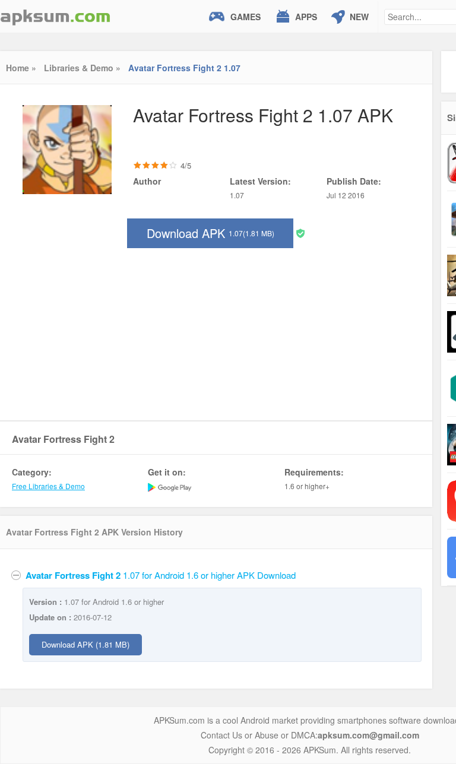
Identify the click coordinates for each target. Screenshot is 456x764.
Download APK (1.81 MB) (85, 644)
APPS (306, 17)
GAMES (245, 17)
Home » (21, 68)
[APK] (55, 16)
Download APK (210, 233)
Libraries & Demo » (82, 68)
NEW (359, 17)
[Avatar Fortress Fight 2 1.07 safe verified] (300, 232)
